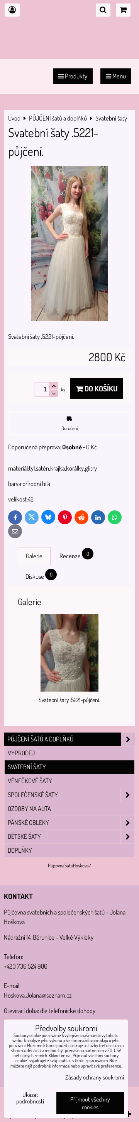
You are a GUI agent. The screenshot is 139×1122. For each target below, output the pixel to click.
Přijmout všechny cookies (90, 1103)
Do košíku (100, 388)
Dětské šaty (24, 836)
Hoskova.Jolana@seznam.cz (38, 995)
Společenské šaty (33, 794)
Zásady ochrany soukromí (94, 1077)
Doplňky (20, 850)
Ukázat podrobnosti (30, 1098)
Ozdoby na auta (29, 808)
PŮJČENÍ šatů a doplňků (40, 739)
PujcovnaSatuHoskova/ (69, 865)
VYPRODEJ (21, 753)
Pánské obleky (28, 822)
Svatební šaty (27, 767)
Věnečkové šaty (30, 781)
